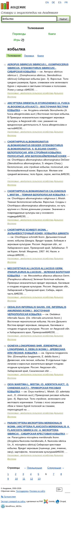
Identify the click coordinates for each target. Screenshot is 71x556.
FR (66, 2)
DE (53, 2)
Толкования (35, 28)
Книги (52, 33)
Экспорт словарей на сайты (13, 501)
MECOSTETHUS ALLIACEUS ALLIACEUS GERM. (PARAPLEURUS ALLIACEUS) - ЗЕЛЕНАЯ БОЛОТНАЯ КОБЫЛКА (38, 272)
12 (31, 478)
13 (39, 478)
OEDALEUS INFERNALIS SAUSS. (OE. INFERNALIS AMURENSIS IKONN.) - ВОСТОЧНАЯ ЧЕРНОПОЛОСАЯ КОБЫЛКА (36, 311)
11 (24, 478)
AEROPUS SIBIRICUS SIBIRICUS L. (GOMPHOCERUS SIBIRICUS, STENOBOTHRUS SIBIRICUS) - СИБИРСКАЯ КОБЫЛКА (37, 68)
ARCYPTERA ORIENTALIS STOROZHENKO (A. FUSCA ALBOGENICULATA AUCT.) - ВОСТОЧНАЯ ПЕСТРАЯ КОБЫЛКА (38, 107)
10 (16, 478)
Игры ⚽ (19, 39)
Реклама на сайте (37, 491)
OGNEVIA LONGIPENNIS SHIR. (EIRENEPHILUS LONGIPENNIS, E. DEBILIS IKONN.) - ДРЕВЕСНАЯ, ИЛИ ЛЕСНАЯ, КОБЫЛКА (36, 349)
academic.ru (13, 5)
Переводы (19, 33)
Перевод (29, 55)
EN (47, 2)
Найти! (63, 19)
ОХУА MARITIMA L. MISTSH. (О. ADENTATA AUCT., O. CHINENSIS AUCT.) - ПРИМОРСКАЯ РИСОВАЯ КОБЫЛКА (38, 388)
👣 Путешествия (8, 497)
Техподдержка (22, 491)
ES (59, 2)
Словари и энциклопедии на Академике (29, 12)
